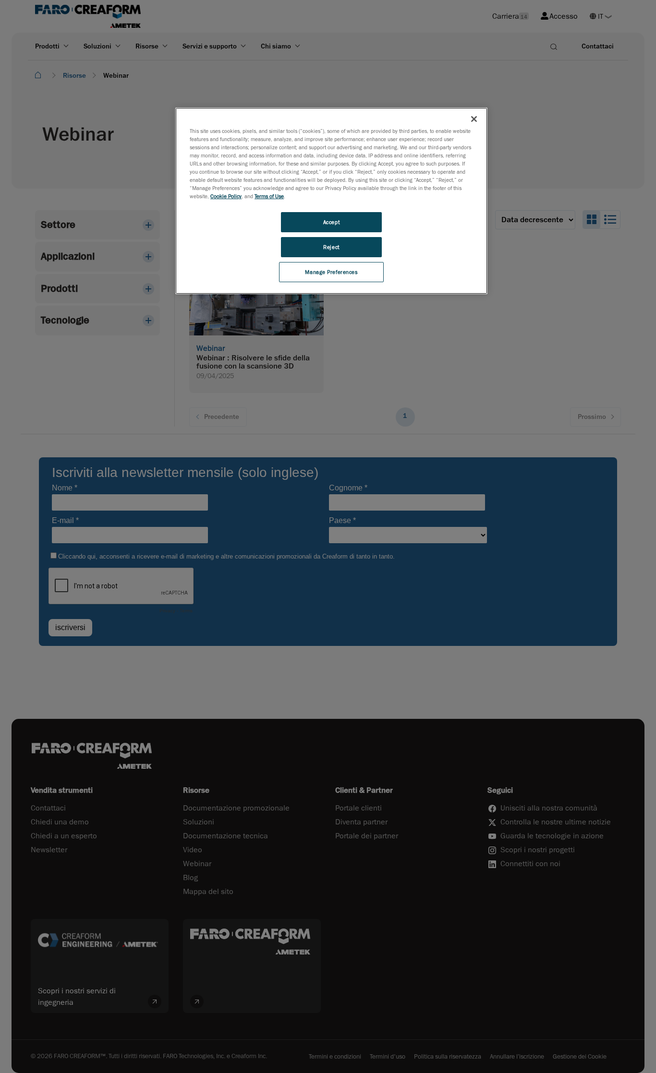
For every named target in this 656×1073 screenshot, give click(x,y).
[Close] (474, 119)
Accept (331, 222)
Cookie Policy (226, 196)
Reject (331, 247)
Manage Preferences (331, 272)
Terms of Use (269, 196)
